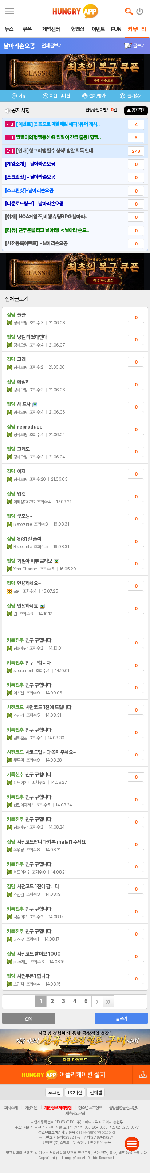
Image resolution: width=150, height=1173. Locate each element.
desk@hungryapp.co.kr (95, 1132)
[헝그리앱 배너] (75, 1047)
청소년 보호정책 (90, 1107)
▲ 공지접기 (136, 110)
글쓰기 (138, 46)
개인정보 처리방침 (57, 1107)
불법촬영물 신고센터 (124, 1107)
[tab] (19, 96)
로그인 (54, 1092)
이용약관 (31, 1107)
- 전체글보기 (50, 46)
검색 (28, 1018)
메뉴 (22, 95)
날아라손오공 (19, 46)
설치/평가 (97, 95)
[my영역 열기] (9, 10)
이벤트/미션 (60, 95)
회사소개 (10, 1107)
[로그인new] (140, 9)
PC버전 (75, 1092)
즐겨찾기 (134, 95)
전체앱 (96, 1092)
